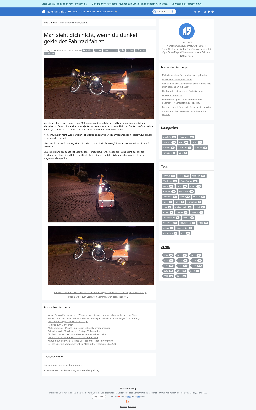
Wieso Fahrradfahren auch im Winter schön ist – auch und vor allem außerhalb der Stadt (92, 315)
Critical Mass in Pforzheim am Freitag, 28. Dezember (74, 331)
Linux (196, 142)
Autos (195, 186)
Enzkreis (169, 191)
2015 (168, 271)
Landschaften (171, 217)
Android (168, 147)
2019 (196, 260)
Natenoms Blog (56, 11)
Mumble (200, 147)
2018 (168, 265)
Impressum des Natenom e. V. (187, 3)
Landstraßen (184, 228)
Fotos (183, 175)
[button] (205, 11)
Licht (122, 50)
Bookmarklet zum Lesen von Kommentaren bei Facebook (97, 296)
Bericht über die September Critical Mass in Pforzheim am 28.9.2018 (82, 343)
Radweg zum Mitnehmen (60, 324)
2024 (168, 255)
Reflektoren (140, 50)
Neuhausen (187, 223)
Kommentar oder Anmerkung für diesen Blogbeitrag (72, 370)
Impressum (123, 407)
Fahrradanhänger (111, 50)
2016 (196, 265)
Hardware (169, 196)
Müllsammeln (183, 207)
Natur (167, 186)
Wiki (83, 11)
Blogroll (91, 11)
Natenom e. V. (80, 3)
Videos (167, 228)
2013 (194, 271)
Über (75, 11)
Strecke (182, 212)
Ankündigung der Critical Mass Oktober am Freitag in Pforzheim (80, 340)
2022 (195, 255)
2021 (168, 260)
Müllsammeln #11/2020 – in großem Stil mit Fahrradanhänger (79, 327)
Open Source (189, 181)
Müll (179, 202)
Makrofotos (169, 233)
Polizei (167, 212)
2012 (168, 276)
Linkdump (184, 147)
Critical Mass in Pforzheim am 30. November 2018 (73, 337)
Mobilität (89, 50)
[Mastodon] (195, 11)
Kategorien (169, 127)
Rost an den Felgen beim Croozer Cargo (68, 321)
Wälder (188, 217)
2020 (182, 260)
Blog (46, 22)
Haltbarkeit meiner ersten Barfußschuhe (182, 91)
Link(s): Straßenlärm (172, 95)
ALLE (185, 233)
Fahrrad (98, 50)
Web (183, 142)
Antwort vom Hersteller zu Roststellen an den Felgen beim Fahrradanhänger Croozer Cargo (100, 292)
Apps (203, 223)
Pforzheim (169, 181)
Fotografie (186, 137)
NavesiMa (168, 153)
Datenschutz (132, 407)
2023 (181, 255)
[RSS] (199, 11)
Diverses (169, 142)
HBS (138, 397)
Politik (199, 207)
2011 (181, 276)
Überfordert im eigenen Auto (177, 79)
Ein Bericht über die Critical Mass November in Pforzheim (77, 334)
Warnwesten (49, 53)
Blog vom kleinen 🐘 (107, 11)
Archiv (165, 247)
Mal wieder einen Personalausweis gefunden (184, 75)
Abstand (196, 212)
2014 (181, 271)
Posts (54, 22)
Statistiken (186, 191)
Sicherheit (193, 202)
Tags (164, 166)
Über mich (187, 55)
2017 (182, 265)
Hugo (167, 202)
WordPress (169, 223)
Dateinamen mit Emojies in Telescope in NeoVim (186, 107)
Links (182, 153)
